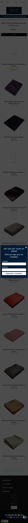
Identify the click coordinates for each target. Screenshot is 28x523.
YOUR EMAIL (5, 267)
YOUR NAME (5, 261)
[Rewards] (25, 517)
